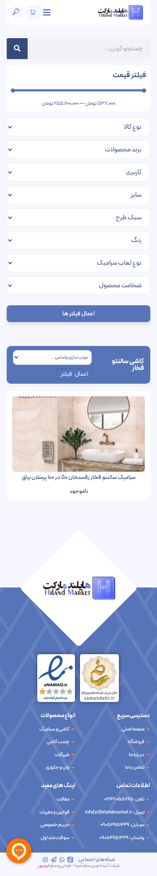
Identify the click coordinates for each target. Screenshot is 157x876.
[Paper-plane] (54, 860)
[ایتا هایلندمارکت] (70, 860)
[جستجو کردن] (17, 48)
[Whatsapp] (62, 860)
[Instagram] (45, 860)
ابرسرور (43, 865)
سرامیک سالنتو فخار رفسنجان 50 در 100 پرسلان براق (79, 477)
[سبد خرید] (33, 12)
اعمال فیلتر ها (78, 313)
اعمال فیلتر (74, 374)
